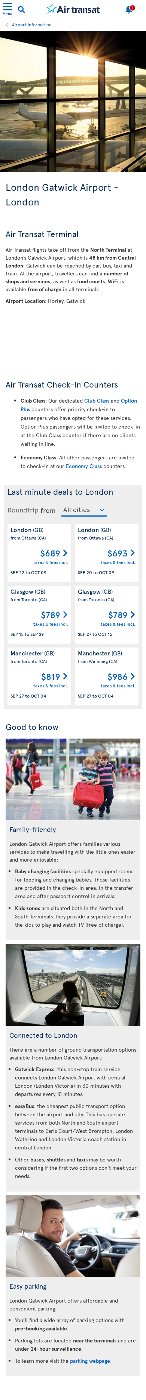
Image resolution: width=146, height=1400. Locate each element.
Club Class (96, 400)
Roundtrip (23, 509)
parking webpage (90, 1360)
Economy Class (84, 466)
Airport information (32, 24)
